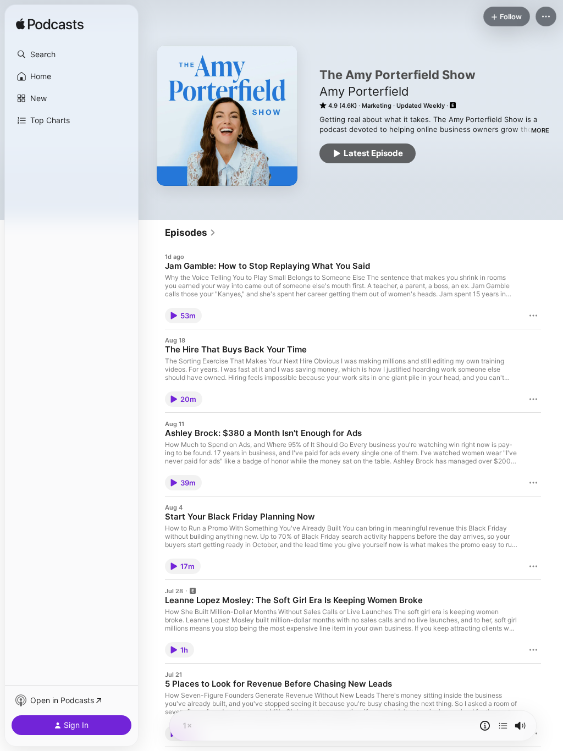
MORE (540, 130)
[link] (190, 233)
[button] (71, 54)
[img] (50, 24)
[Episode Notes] (485, 725)
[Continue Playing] (503, 725)
